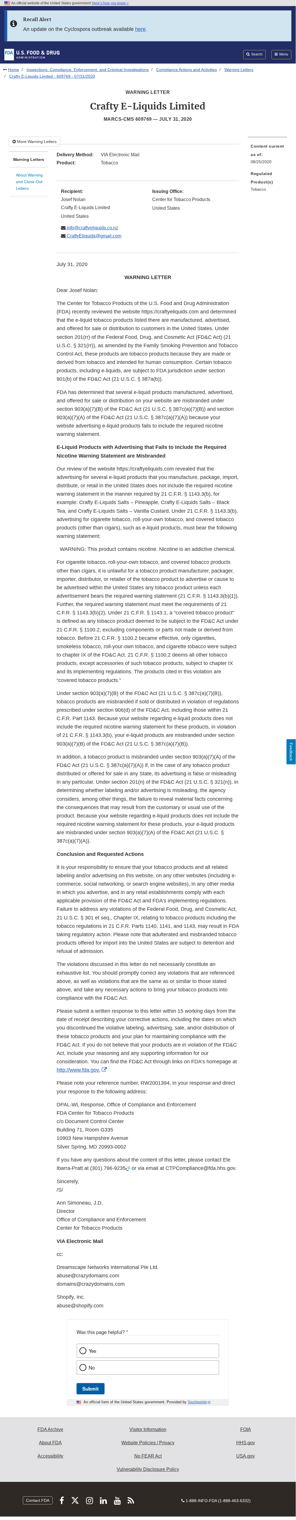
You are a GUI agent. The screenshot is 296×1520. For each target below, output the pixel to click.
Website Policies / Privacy (147, 1442)
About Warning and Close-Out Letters (29, 181)
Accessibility (50, 1456)
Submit (90, 1388)
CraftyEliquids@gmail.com (93, 235)
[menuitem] (267, 156)
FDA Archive (50, 1429)
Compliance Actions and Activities (186, 69)
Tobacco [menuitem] (258, 189)
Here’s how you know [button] (109, 3)
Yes (92, 1350)
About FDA (50, 1442)
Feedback (291, 752)
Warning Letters (238, 69)
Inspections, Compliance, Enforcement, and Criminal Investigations (88, 69)
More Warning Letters (36, 141)
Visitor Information (147, 1429)
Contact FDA (37, 1500)
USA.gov (245, 1456)
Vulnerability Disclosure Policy (148, 1469)
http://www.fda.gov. (78, 1070)
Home (13, 69)
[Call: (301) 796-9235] (128, 1168)
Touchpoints (197, 1402)
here (140, 29)
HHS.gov (245, 1442)
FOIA (245, 1429)
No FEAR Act (148, 1456)
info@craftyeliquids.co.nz (92, 227)
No (92, 1367)
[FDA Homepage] (31, 54)
